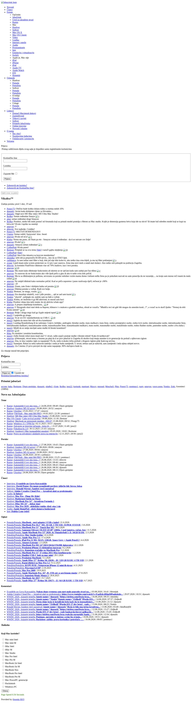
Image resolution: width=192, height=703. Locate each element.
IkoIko (10, 216)
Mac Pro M (9, 660)
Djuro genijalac (29, 386)
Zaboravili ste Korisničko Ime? (20, 188)
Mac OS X (17, 32)
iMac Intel (9, 646)
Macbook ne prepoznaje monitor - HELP (33, 421)
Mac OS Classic (19, 35)
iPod (14, 60)
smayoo (10, 226)
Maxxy (93, 386)
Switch (15, 55)
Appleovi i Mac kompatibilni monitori (32, 431)
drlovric (10, 229)
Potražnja (16, 85)
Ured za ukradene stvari (22, 20)
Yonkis (10, 291)
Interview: (27, 483)
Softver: (39, 491)
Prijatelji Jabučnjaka (21, 123)
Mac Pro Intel (10, 656)
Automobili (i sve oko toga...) (26, 406)
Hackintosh (9, 683)
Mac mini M (10, 643)
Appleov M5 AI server (25, 408)
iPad (14, 65)
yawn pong (157, 386)
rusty (141, 386)
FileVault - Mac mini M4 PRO (27, 413)
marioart (85, 386)
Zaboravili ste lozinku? (17, 185)
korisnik (77, 386)
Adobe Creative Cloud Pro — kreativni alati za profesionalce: (65, 594)
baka (10, 386)
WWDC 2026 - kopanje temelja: (49, 597)
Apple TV (17, 68)
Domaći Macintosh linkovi (24, 113)
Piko (117, 386)
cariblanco (11, 260)
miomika (10, 258)
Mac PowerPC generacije (16, 680)
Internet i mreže (19, 42)
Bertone (10, 250)
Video (15, 37)
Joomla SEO (18, 699)
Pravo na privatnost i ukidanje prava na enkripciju (36, 434)
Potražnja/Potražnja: (25, 535)
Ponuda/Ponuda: (33, 522)
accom (4, 386)
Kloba (9, 239)
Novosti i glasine (19, 128)
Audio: (14, 494)
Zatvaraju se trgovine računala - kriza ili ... (32, 426)
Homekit (16, 75)
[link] (39, 250)
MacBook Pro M (12, 676)
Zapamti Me (8, 174)
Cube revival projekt (31, 418)
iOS (14, 73)
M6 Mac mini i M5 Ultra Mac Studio (31, 416)
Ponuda (15, 83)
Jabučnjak (16, 17)
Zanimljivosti (18, 116)
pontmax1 (133, 386)
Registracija (6, 375)
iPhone (15, 63)
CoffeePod (11, 247)
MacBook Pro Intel (13, 673)
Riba (9, 333)
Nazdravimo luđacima (22, 136)
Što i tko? (16, 133)
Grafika (15, 40)
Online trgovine (19, 126)
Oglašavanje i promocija (23, 138)
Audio (15, 45)
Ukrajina (17, 411)
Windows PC (10, 687)
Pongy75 (11, 209)
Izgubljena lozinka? (20, 375)
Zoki (173, 386)
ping (9, 219)
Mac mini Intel (11, 639)
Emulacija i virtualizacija (23, 52)
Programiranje (18, 47)
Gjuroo (10, 234)
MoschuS (109, 386)
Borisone (17, 386)
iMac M (8, 649)
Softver (15, 30)
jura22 (9, 315)
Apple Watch (18, 70)
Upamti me (19, 373)
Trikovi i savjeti (19, 118)
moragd (100, 386)
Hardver (16, 27)
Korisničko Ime (10, 158)
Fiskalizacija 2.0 (21, 428)
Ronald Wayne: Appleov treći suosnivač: (53, 607)
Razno (15, 22)
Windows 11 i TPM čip (24, 423)
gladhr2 (49, 386)
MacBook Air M (12, 666)
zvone (9, 263)
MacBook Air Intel (13, 663)
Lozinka (7, 166)
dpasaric (10, 211)
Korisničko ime (8, 361)
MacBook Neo (11, 670)
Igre (14, 50)
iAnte (56, 386)
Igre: (18, 511)
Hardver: (23, 496)
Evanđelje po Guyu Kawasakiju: (48, 591)
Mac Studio (9, 653)
